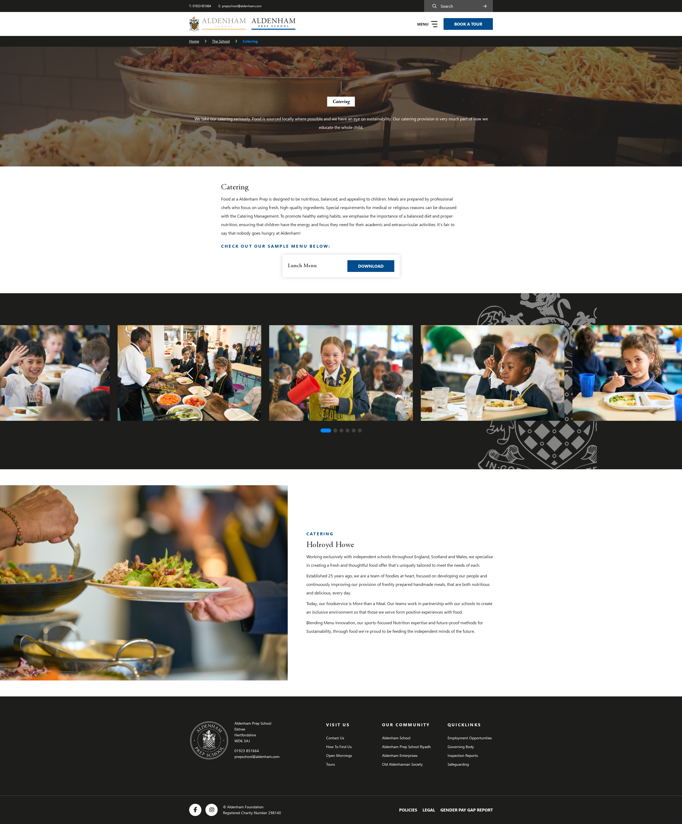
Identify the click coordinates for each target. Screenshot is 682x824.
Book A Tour (468, 24)
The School (221, 41)
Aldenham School (396, 737)
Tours (330, 764)
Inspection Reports (463, 755)
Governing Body (461, 746)
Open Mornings (339, 755)
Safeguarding (458, 764)
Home (194, 41)
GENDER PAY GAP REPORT (466, 810)
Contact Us (335, 737)
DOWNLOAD (376, 266)
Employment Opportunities (470, 737)
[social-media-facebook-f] (195, 810)
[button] (190, 373)
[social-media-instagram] (211, 810)
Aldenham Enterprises (399, 755)
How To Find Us (339, 746)
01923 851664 (202, 6)
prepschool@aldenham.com (241, 6)
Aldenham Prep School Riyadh (406, 746)
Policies (408, 810)
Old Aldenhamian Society (402, 764)
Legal (429, 810)
